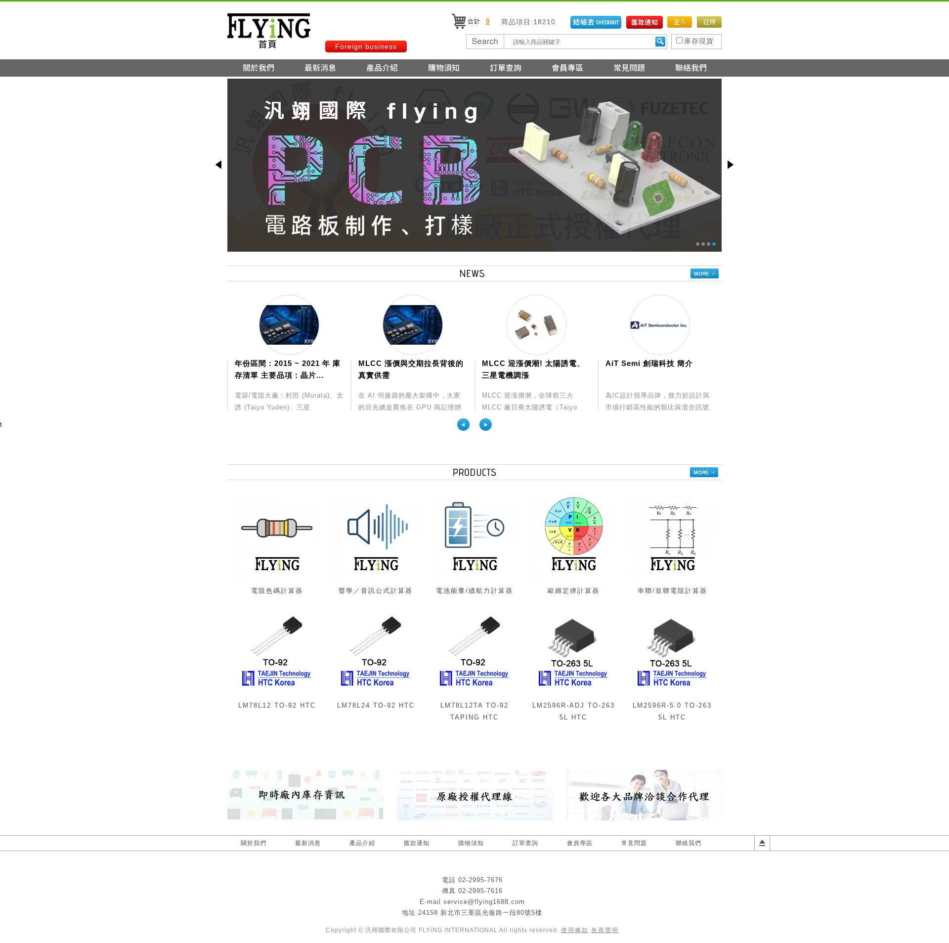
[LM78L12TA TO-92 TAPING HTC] (474, 695)
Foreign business (366, 46)
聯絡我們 (688, 843)
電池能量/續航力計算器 (474, 590)
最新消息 (308, 843)
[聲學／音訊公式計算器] (375, 580)
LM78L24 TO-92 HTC (376, 705)
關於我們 (253, 843)
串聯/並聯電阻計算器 (672, 590)
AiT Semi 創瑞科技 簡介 (649, 363)
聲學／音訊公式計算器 (376, 590)
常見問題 (634, 843)
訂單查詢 (525, 843)
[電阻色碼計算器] (276, 580)
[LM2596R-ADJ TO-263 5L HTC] (573, 695)
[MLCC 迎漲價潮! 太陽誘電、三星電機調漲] (536, 325)
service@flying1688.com (484, 901)
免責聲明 (605, 930)
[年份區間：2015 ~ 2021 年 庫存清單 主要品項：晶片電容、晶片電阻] (289, 325)
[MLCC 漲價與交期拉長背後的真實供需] (412, 325)
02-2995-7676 (480, 880)
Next (485, 424)
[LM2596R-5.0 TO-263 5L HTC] (672, 695)
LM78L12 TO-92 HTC (277, 705)
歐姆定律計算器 (574, 590)
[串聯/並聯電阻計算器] (672, 580)
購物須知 (471, 843)
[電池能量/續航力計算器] (474, 580)
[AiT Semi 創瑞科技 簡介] (660, 325)
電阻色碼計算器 (277, 590)
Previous (463, 424)
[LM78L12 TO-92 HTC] (276, 695)
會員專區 (580, 843)
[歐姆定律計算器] (573, 580)
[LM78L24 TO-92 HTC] (375, 695)
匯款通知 (417, 843)
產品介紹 (362, 843)
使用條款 (575, 930)
